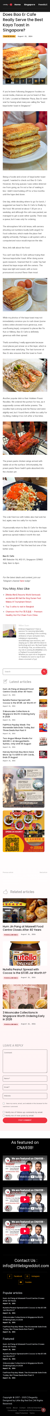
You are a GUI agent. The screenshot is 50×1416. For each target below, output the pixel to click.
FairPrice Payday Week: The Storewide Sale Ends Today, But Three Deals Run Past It (18, 727)
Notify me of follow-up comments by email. (24, 1112)
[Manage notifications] (43, 1410)
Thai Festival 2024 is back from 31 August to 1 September (37, 878)
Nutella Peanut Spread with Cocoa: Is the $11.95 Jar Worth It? (19, 701)
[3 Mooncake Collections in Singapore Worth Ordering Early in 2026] (43, 714)
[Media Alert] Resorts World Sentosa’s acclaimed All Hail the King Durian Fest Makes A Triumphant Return (23, 598)
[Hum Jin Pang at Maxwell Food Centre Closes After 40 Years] (43, 691)
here (22, 580)
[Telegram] (36, 81)
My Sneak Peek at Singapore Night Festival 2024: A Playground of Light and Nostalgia (13, 879)
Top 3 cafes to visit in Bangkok (20, 606)
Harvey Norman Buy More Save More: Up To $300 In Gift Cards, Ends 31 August (18, 755)
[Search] (44, 672)
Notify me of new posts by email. (20, 1115)
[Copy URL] (29, 81)
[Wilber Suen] (9, 642)
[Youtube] (20, 1282)
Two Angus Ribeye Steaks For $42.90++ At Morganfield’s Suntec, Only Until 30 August (17, 741)
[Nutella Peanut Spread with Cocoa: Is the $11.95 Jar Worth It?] (43, 703)
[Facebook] (23, 81)
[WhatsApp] (17, 81)
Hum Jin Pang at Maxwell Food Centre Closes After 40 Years (18, 690)
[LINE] (42, 81)
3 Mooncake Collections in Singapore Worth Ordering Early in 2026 (19, 714)
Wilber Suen (24, 625)
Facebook (18, 1276)
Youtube (28, 1282)
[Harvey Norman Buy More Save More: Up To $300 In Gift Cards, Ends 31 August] (43, 755)
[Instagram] (27, 1276)
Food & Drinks (9, 36)
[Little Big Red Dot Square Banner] (25, 787)
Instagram (36, 1276)
